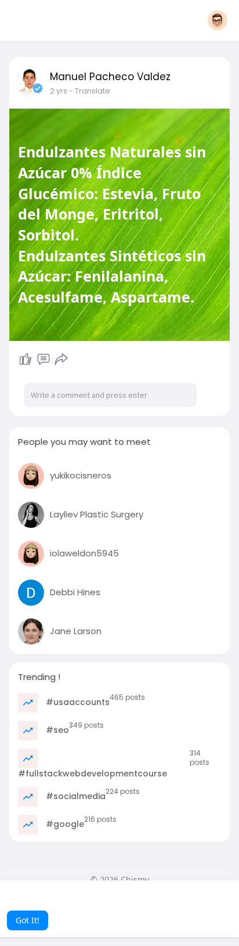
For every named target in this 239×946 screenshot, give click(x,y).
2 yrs (58, 90)
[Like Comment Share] (43, 359)
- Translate (89, 90)
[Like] (25, 359)
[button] (217, 20)
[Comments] (43, 359)
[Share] (61, 359)
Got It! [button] (27, 920)
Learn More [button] (137, 904)
